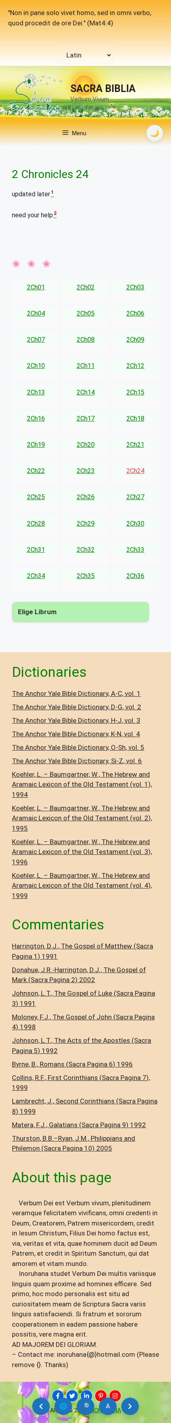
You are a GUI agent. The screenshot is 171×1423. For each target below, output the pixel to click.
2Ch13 (36, 392)
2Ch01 (36, 287)
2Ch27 (135, 497)
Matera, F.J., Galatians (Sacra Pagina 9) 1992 (79, 1125)
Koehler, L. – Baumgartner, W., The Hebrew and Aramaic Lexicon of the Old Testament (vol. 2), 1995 (82, 818)
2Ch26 (86, 497)
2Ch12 (135, 366)
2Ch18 (135, 418)
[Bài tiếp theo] (130, 1406)
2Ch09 (135, 339)
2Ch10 (36, 366)
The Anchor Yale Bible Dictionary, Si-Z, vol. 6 (77, 761)
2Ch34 (36, 576)
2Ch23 (86, 471)
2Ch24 (135, 471)
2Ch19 (36, 444)
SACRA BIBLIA (103, 88)
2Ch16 (36, 418)
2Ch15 (135, 392)
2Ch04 (36, 313)
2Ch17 (86, 418)
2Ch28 (36, 523)
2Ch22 (36, 471)
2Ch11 (86, 366)
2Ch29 (86, 523)
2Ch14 (86, 392)
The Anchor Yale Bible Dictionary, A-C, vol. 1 (76, 693)
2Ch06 (135, 313)
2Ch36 (135, 576)
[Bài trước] (41, 1406)
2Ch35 (86, 576)
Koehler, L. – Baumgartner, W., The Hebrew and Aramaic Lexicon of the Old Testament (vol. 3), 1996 (82, 852)
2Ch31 (36, 549)
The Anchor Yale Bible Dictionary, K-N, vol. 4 (76, 734)
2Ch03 (135, 287)
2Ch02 (86, 287)
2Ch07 (36, 339)
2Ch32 (86, 549)
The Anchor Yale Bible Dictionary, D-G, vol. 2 (76, 707)
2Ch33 (135, 549)
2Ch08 (86, 339)
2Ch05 (86, 313)
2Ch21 (135, 444)
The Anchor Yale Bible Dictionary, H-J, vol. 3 (76, 720)
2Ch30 (135, 523)
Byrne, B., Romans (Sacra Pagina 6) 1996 (72, 1064)
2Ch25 (36, 497)
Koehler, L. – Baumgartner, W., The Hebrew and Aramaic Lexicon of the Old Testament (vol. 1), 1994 (82, 784)
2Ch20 (86, 444)
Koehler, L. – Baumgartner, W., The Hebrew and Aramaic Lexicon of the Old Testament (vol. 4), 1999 (82, 885)
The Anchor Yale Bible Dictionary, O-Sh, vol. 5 (78, 747)
